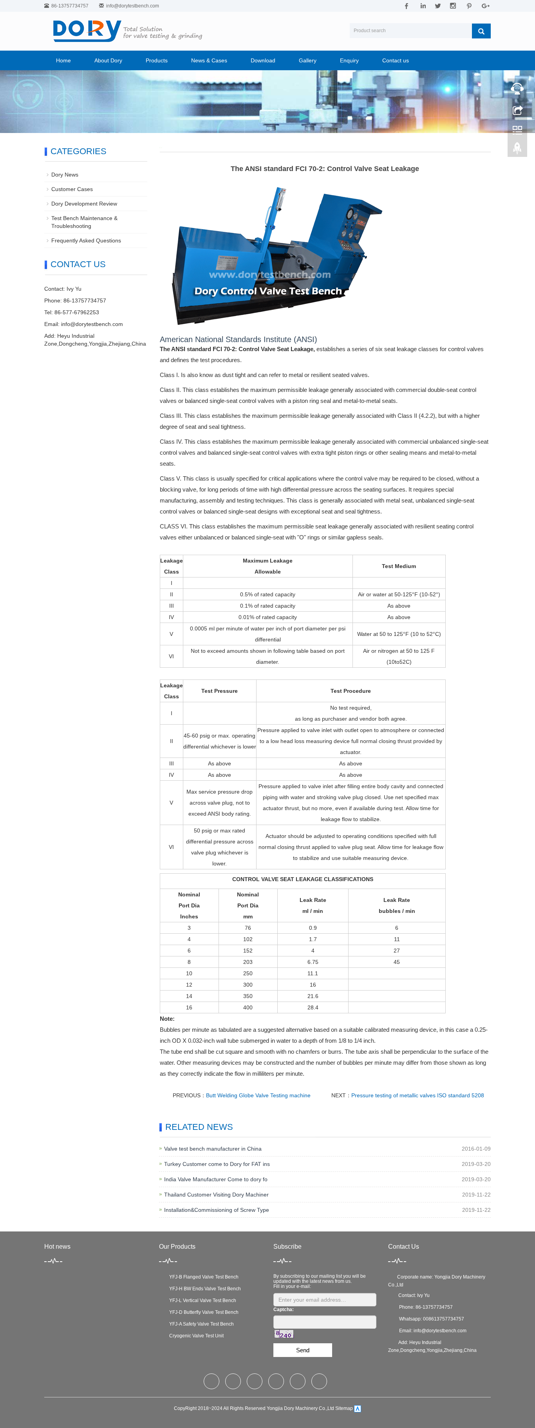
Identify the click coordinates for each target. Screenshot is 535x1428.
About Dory (108, 60)
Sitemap (344, 1408)
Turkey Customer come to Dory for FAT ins (217, 1164)
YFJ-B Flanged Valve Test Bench (203, 1277)
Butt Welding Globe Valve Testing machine (258, 1095)
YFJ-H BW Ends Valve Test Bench (204, 1288)
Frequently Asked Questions (86, 240)
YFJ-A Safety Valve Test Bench (200, 1324)
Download (263, 60)
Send (302, 1350)
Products (157, 60)
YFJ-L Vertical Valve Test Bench (201, 1300)
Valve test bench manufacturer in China (213, 1149)
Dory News (64, 174)
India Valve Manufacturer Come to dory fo (216, 1179)
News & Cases (209, 60)
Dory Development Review (84, 203)
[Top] (517, 150)
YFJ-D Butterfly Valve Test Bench (203, 1312)
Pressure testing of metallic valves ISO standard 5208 (417, 1095)
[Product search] (481, 31)
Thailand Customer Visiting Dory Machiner (216, 1194)
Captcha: (283, 1309)
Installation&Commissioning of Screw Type (216, 1210)
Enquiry (349, 60)
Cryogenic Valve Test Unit (195, 1336)
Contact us (395, 60)
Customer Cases (72, 189)
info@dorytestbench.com (132, 6)
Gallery (307, 60)
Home (63, 60)
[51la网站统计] (357, 1408)
